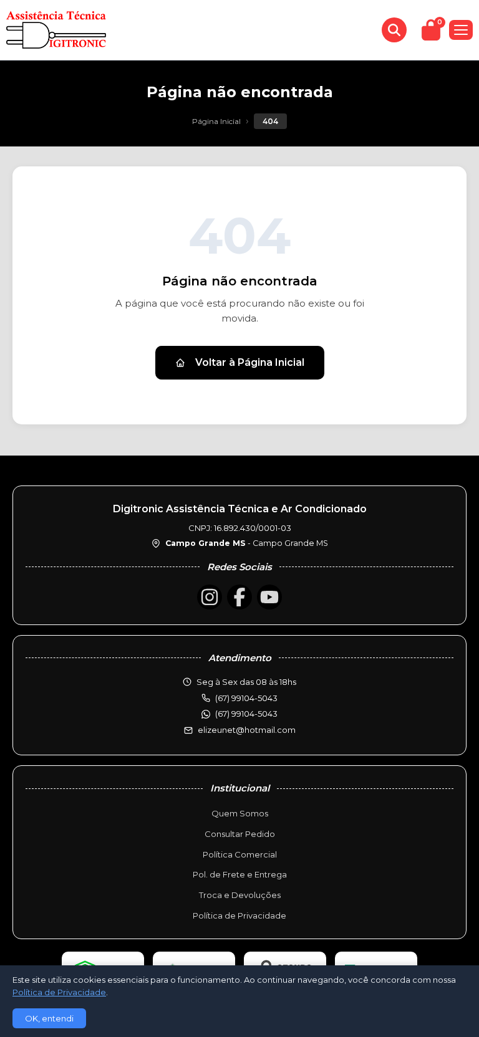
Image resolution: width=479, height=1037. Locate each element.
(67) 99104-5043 (246, 714)
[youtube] (269, 597)
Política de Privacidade (239, 915)
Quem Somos (239, 813)
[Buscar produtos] (394, 29)
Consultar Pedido (240, 834)
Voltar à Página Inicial (249, 362)
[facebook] (239, 597)
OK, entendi (49, 1018)
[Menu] (461, 30)
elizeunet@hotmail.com (247, 730)
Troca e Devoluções (240, 895)
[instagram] (209, 597)
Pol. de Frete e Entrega (240, 874)
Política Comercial (240, 854)
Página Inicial (216, 121)
